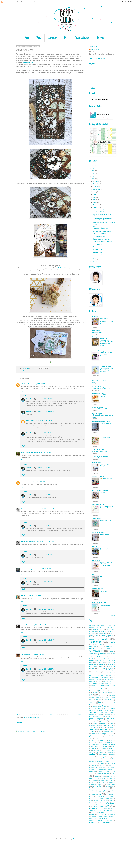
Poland (91, 718)
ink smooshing (109, 679)
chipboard (109, 646)
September (96, 189)
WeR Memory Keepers (108, 744)
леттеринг (92, 782)
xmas (98, 750)
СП (107, 806)
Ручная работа (96, 518)
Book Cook (97, 637)
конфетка (111, 778)
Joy (114, 683)
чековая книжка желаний (106, 816)
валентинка (101, 756)
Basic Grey (112, 633)
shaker (98, 725)
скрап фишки (98, 804)
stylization (91, 735)
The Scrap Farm (97, 560)
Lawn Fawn (101, 689)
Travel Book (111, 739)
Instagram (105, 681)
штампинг (92, 822)
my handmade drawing (108, 705)
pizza (108, 716)
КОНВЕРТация (101, 778)
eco (96, 662)
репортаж (91, 802)
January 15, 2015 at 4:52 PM (45, 468)
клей (104, 776)
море (113, 788)
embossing (102, 664)
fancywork (110, 668)
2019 (93, 168)
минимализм (109, 786)
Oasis (105, 708)
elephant (108, 662)
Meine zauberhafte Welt (99, 602)
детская (99, 761)
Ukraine (111, 740)
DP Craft (99, 660)
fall (107, 666)
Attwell (99, 633)
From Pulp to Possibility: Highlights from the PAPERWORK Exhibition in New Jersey (106, 342)
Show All (113, 615)
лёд (112, 780)
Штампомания (106, 822)
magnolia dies (112, 695)
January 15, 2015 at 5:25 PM (45, 433)
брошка (112, 754)
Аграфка (108, 750)
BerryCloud (30, 399)
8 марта (107, 627)
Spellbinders (103, 729)
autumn (104, 633)
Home (50, 714)
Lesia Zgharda (103, 691)
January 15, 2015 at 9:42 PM (45, 582)
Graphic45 (111, 672)
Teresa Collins (109, 737)
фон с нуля (104, 814)
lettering (113, 691)
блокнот (105, 754)
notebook (97, 708)
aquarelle (102, 631)
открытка (38, 371)
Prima (107, 718)
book (90, 637)
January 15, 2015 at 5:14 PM (43, 420)
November (96, 184)
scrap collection (93, 721)
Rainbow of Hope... (97, 458)
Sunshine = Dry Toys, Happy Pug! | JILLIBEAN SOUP (106, 563)
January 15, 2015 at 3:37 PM (45, 411)
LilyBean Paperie (97, 414)
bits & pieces (96, 330)
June (95, 194)
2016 (93, 176)
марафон (101, 784)
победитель (100, 796)
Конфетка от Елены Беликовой (102, 241)
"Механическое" (28, 62)
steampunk (27, 371)
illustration (105, 677)
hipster (112, 675)
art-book (110, 631)
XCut (93, 750)
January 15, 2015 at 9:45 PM (45, 609)
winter (32, 371)
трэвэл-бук (110, 812)
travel (104, 739)
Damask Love (96, 379)
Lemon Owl (92, 691)
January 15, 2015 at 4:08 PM (42, 452)
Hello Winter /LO (98, 252)
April (94, 199)
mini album (109, 701)
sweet (107, 735)
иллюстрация (93, 767)
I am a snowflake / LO (99, 236)
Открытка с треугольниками (101, 239)
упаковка (92, 814)
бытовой (91, 756)
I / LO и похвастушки (99, 234)
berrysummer (95, 635)
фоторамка (112, 814)
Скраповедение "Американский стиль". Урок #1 (102, 219)
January (95, 207)
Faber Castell (93, 666)
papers (111, 712)
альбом (92, 754)
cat (112, 644)
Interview (52, 38)
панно (91, 796)
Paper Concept (103, 710)
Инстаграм (102, 767)
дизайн (107, 761)
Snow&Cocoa (110, 727)
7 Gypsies (99, 627)
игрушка (111, 765)
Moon (105, 703)
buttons (112, 637)
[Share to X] (44, 368)
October (95, 186)
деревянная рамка (101, 759)
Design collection (82, 38)
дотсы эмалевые (93, 763)
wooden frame (102, 748)
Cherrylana (92, 646)
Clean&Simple (96, 651)
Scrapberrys (103, 721)
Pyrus (95, 720)
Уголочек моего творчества (101, 422)
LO (90, 695)
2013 (93, 261)
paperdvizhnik (103, 712)
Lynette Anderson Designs (100, 456)
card (22, 371)
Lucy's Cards (96, 436)
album (113, 627)
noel (109, 706)
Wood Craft (92, 748)
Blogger (74, 839)
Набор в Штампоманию (100, 247)
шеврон (91, 820)
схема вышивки (108, 808)
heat (97, 675)
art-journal (92, 633)
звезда (113, 763)
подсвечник (92, 798)
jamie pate (95, 316)
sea (111, 723)
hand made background (107, 673)
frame (103, 670)
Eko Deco (101, 662)
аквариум (110, 752)
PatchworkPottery (97, 588)
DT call (108, 660)
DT (65, 38)
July (94, 192)
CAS (113, 642)
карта (108, 771)
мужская (94, 790)
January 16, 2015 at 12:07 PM (46, 640)
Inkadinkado (92, 681)
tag (112, 735)
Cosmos (102, 653)
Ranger (101, 720)
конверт (91, 778)
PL (112, 716)
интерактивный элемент (105, 769)
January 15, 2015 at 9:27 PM (32, 596)
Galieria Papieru (96, 672)
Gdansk (105, 672)
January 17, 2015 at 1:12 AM (35, 654)
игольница (102, 765)
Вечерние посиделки (99, 365)
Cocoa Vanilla (93, 653)
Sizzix (102, 727)
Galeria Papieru (110, 670)
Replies (25, 395)
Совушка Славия (98, 806)
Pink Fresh (107, 714)
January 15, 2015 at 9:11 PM (42, 569)
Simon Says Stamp (107, 725)
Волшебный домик (98, 532)
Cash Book (98, 644)
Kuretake (100, 687)
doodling (98, 658)
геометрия (98, 758)
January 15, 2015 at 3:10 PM (38, 384)
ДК (112, 761)
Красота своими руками (100, 490)
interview (95, 683)
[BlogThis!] (42, 368)
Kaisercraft (101, 685)
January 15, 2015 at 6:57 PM (45, 555)
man (103, 697)
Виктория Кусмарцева (28, 509)
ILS (112, 677)
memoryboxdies (93, 701)
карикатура (101, 771)
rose (112, 720)
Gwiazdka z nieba (94, 673)
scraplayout (103, 723)
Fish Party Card (97, 244)
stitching (113, 731)
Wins (38, 38)
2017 (93, 173)
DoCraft (91, 658)
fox (99, 670)
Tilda (90, 739)
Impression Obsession (95, 679)
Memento (98, 699)
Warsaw (103, 742)
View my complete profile (97, 58)
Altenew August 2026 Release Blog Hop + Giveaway (106, 354)
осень (113, 791)
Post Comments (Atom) (31, 717)
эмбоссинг (92, 824)
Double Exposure (108, 658)
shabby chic (92, 725)
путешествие (104, 800)
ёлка (107, 763)
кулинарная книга (103, 780)
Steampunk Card (98, 249)
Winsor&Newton (95, 746)
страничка (93, 808)
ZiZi (22, 596)
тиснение (92, 810)
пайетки (110, 794)
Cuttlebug (106, 655)
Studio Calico (95, 733)
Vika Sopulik (61, 268)
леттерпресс (102, 782)
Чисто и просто (105, 818)
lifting (112, 692)
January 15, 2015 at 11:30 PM (37, 625)
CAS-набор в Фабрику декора (102, 231)
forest (95, 670)
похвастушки (109, 798)
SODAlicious (93, 729)
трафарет (102, 812)
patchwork (91, 714)
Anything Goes (93, 631)
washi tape (110, 742)
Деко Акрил (106, 758)
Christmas (92, 648)
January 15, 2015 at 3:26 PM (45, 399)
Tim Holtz (97, 739)
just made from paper (98, 351)
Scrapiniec (95, 723)
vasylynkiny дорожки (98, 476)
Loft (100, 695)
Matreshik (24, 625)
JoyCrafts (93, 685)
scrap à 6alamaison (98, 407)
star (99, 731)
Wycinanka (112, 748)
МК (90, 788)
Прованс (96, 800)
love (104, 695)
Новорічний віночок (106, 423)
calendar (91, 639)
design (105, 656)
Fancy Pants (101, 668)
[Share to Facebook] (46, 368)
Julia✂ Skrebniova (27, 452)
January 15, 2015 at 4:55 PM (45, 509)
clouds (111, 651)
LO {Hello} (103, 576)
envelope (110, 664)
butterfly (105, 637)
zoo (102, 750)
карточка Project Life (103, 773)
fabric (101, 666)
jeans (102, 683)
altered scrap (97, 629)
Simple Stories (93, 727)
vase (98, 742)
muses (110, 703)
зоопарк (94, 765)
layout (110, 689)
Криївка (95, 780)
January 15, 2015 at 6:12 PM (45, 541)
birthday (103, 635)
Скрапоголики (110, 804)
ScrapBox (112, 722)
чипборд (92, 818)
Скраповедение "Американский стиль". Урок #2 (102, 210)
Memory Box (108, 699)
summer (99, 735)
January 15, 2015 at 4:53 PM (45, 495)
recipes (107, 720)
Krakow (93, 687)
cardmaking (95, 642)
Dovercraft (92, 660)
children (101, 646)
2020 (93, 166)
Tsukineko (94, 740)
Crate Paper (98, 655)
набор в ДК (101, 790)
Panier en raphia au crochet (99, 451)
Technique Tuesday (95, 737)
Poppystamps (99, 718)
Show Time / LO (97, 255)
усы (98, 814)
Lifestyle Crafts (104, 692)
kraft (114, 685)
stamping (92, 731)
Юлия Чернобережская (28, 541)
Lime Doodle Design (98, 387)
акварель (100, 752)
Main (27, 38)
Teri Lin (23, 654)
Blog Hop (110, 635)
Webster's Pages (94, 744)
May (94, 197)
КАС (113, 773)
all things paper (97, 337)
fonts (90, 670)
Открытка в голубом (106, 520)
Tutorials (100, 38)
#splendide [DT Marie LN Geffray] (101, 409)
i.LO (93, 574)
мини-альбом (97, 786)
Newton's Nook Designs (99, 706)
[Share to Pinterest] (48, 368)
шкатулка (109, 820)
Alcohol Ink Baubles (97, 332)
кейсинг (97, 776)
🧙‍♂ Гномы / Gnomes (106, 478)
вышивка (110, 756)
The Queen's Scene (98, 393)
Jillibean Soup (108, 683)
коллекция (110, 776)
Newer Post (19, 714)
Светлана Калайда (27, 569)
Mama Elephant (95, 697)
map (107, 697)
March (95, 202)
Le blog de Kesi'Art (98, 450)
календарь (92, 771)
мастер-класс (111, 784)
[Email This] (40, 368)
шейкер (100, 820)
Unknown (24, 482)
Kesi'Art (108, 685)
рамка (111, 800)
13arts (109, 625)
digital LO (111, 656)
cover (108, 653)
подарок (111, 796)
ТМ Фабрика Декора (107, 810)
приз (90, 800)
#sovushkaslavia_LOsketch (97, 625)
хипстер (94, 816)
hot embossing (94, 677)
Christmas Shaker (105, 437)
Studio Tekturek (107, 733)
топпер (95, 812)
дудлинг (102, 763)
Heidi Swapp (104, 675)
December (96, 181)
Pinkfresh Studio (100, 716)
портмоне (101, 798)
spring (111, 729)
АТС (100, 754)
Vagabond (91, 742)
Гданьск (91, 758)
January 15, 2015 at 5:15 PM (45, 526)
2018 (93, 171)
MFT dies (101, 701)
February (96, 205)
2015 (93, 179)
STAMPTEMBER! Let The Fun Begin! (102, 388)
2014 (93, 259)
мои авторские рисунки (102, 788)
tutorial (102, 740)
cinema (108, 648)
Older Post (81, 714)
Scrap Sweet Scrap (98, 504)
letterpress (95, 692)
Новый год (103, 792)
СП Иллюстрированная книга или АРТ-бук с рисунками (103, 227)
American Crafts (110, 629)
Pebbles (99, 714)
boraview (94, 546)
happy (91, 675)
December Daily (95, 656)
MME (99, 703)
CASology (107, 644)
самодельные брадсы (103, 802)
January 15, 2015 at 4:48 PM (36, 482)
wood (112, 746)
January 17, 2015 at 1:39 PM (45, 669)
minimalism (92, 703)
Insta (99, 681)
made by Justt (96, 462)
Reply (22, 391)
